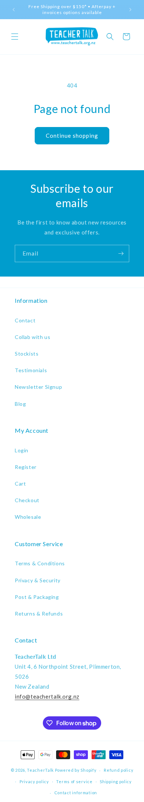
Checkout (27, 500)
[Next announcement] (130, 9)
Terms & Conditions (40, 563)
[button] (15, 36)
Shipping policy (116, 781)
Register (26, 467)
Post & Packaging (37, 597)
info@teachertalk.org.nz (47, 696)
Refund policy (118, 770)
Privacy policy (34, 781)
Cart (20, 483)
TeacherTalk (40, 770)
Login (21, 450)
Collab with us (32, 337)
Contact (25, 320)
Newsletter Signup (38, 387)
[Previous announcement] (14, 9)
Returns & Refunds (39, 613)
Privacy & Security (38, 580)
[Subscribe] (121, 253)
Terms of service (74, 781)
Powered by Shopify (76, 770)
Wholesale (28, 517)
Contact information (75, 792)
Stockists (26, 353)
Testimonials (31, 370)
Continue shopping (72, 135)
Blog (20, 404)
